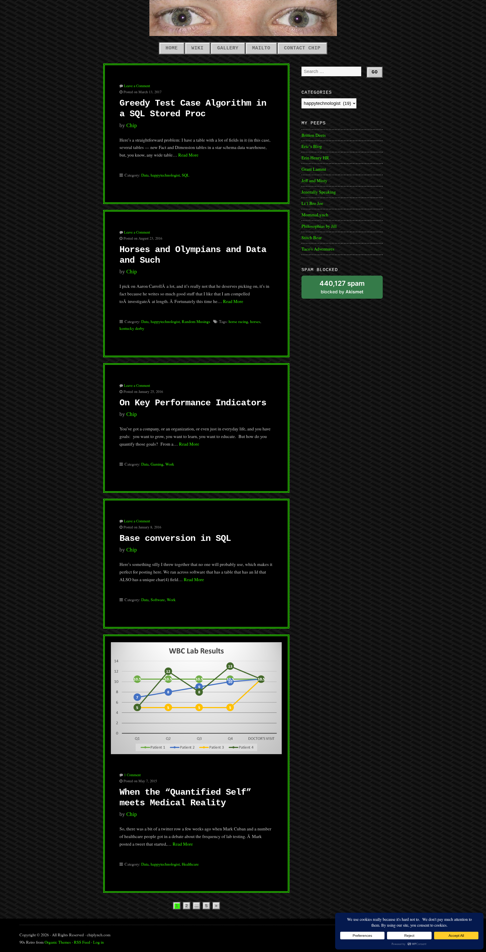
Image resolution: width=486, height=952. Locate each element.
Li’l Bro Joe (312, 203)
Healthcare (190, 864)
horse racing (238, 321)
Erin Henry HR (315, 158)
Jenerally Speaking (318, 192)
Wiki (197, 48)
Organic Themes (58, 942)
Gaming (157, 464)
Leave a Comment (137, 85)
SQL (185, 175)
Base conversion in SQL (175, 539)
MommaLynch (314, 215)
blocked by (348, 289)
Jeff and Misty (314, 180)
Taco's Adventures (317, 249)
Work (169, 464)
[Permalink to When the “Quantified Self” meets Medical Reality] (196, 695)
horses (255, 321)
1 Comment (132, 774)
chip (131, 125)
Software (158, 599)
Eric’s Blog (311, 146)
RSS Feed (82, 942)
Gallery (227, 48)
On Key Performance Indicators (192, 403)
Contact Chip (302, 48)
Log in (98, 942)
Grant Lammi (313, 169)
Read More (188, 155)
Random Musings (196, 321)
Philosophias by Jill (319, 226)
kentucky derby (131, 328)
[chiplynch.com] (243, 18)
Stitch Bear (311, 237)
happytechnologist (165, 175)
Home (172, 48)
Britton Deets (313, 135)
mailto (261, 48)
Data (145, 175)
